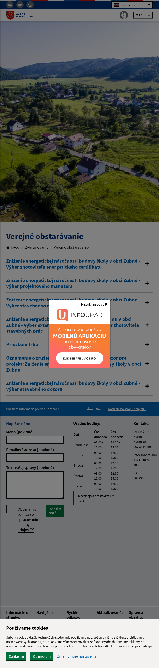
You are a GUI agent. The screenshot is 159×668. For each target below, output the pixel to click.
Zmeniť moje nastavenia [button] (77, 656)
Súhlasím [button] (16, 656)
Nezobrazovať (93, 304)
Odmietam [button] (42, 656)
